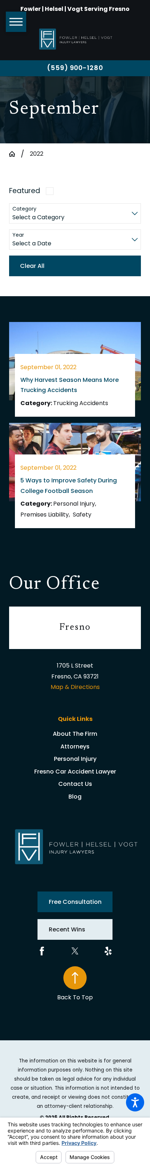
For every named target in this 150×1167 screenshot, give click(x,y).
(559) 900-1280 (75, 68)
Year (18, 235)
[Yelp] (108, 951)
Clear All (32, 266)
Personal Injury (75, 759)
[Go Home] (15, 154)
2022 (36, 154)
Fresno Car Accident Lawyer (75, 771)
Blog (75, 796)
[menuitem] (75, 734)
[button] (135, 1102)
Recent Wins (67, 929)
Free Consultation (75, 902)
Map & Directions (75, 687)
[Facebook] (42, 951)
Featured (24, 191)
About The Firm (75, 734)
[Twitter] (75, 951)
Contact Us (75, 784)
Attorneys (75, 746)
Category (24, 209)
